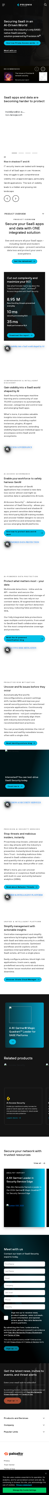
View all (37, 1163)
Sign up (10, 1348)
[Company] (24, 1285)
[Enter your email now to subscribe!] (24, 1385)
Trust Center (9, 1465)
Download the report (19, 335)
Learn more (12, 1118)
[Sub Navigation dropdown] (24, 214)
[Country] (24, 1306)
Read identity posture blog (19, 743)
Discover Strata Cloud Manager (21, 979)
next (15, 198)
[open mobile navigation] (3, 5)
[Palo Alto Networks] (24, 4)
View (12, 1041)
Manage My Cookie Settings (24, 1490)
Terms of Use (9, 1469)
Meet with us (10, 50)
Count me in (13, 786)
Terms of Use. (14, 1335)
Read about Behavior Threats (20, 887)
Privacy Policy (15, 1342)
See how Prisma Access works (20, 43)
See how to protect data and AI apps (21, 533)
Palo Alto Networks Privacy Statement (25, 1332)
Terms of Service (32, 1342)
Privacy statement (24, 1485)
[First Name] (24, 1264)
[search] (45, 5)
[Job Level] (24, 1292)
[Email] (24, 1278)
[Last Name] (24, 1271)
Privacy (7, 1461)
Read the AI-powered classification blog (16, 638)
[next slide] (43, 69)
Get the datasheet (23, 261)
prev (7, 198)
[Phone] (24, 1299)
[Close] (46, 1473)
